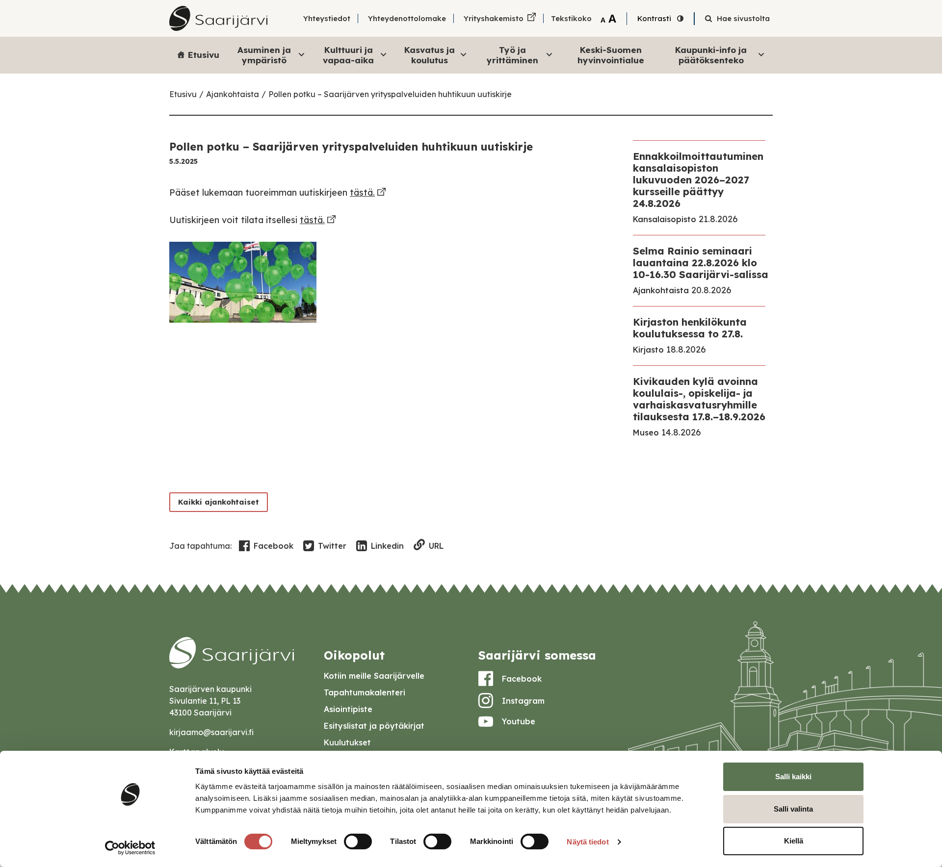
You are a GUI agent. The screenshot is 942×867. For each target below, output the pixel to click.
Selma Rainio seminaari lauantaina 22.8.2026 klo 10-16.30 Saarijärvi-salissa (700, 262)
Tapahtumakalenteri (364, 692)
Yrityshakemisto (493, 18)
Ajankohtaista (232, 94)
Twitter (332, 546)
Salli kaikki (793, 776)
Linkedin (387, 546)
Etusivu (203, 55)
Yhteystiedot (326, 18)
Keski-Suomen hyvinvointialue (610, 55)
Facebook (273, 546)
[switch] (358, 841)
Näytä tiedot (587, 842)
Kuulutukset (347, 742)
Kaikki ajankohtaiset (218, 502)
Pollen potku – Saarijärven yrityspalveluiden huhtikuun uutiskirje (390, 94)
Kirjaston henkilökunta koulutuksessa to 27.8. (690, 328)
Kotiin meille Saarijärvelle (374, 676)
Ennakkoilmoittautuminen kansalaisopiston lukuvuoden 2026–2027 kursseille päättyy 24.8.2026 (698, 179)
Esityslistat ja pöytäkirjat (374, 726)
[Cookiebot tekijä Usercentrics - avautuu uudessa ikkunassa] (130, 848)
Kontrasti (654, 18)
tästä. (362, 192)
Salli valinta (793, 809)
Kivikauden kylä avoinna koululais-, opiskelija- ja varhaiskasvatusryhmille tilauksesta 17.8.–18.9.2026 (699, 399)
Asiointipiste (348, 709)
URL (436, 546)
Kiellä (793, 841)
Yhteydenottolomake (407, 18)
